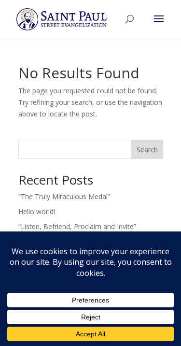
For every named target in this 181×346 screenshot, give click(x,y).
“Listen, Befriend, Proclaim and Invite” (77, 226)
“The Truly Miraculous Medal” (64, 196)
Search (147, 149)
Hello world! (36, 211)
